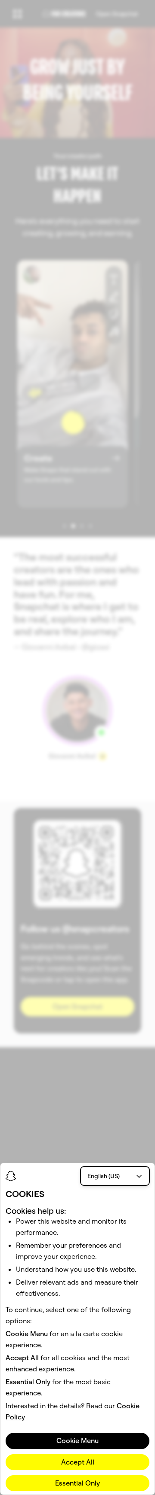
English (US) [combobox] (103, 1176)
